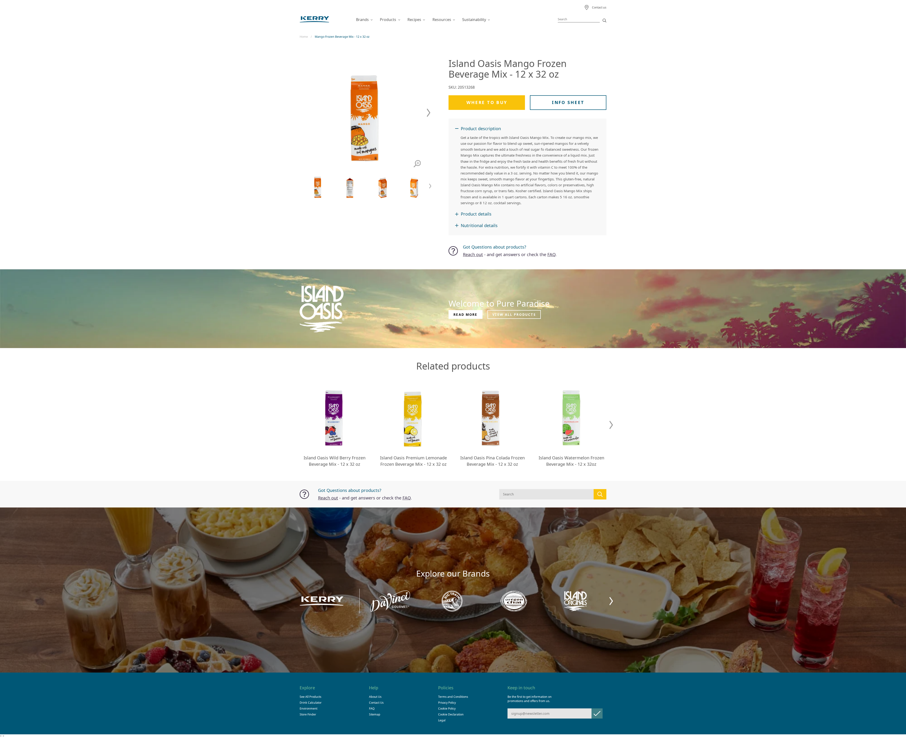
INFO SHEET (568, 102)
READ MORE (465, 314)
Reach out (473, 254)
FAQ (551, 254)
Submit (597, 713)
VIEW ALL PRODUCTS (514, 314)
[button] (428, 113)
